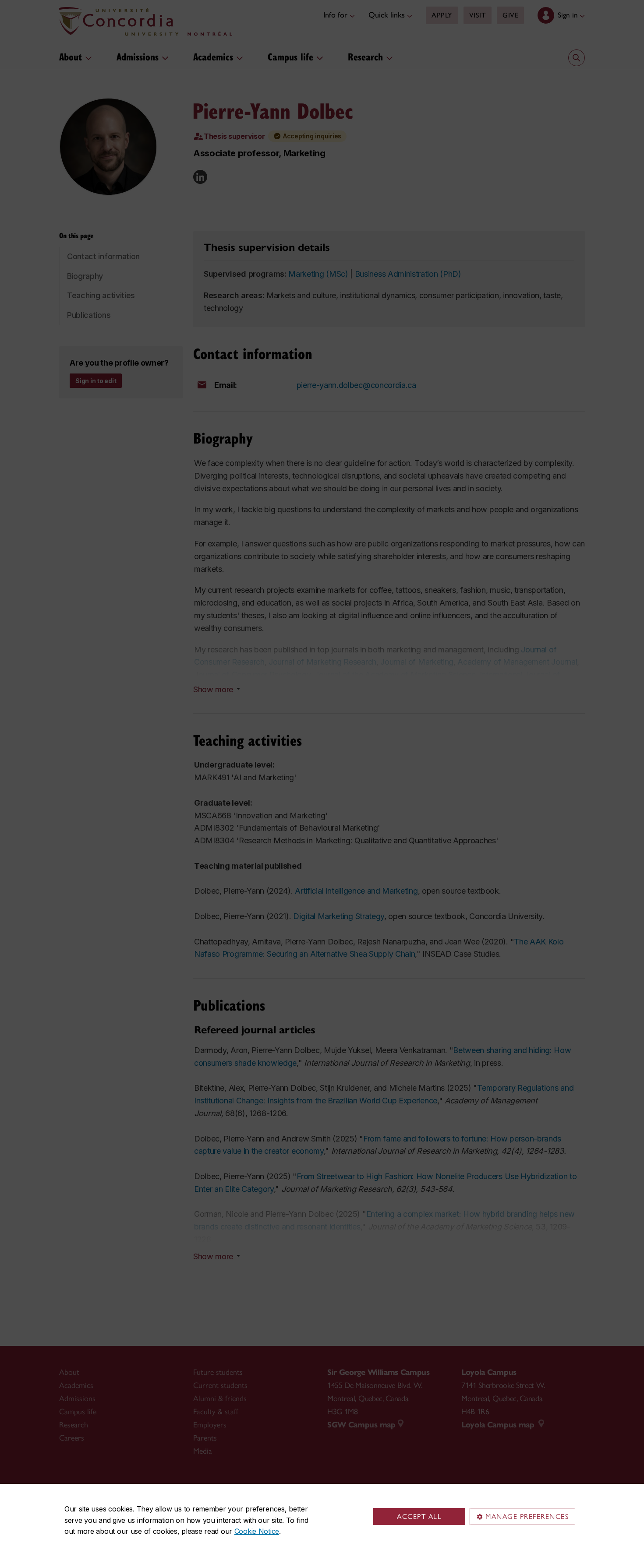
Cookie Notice (256, 1531)
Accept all (419, 1516)
